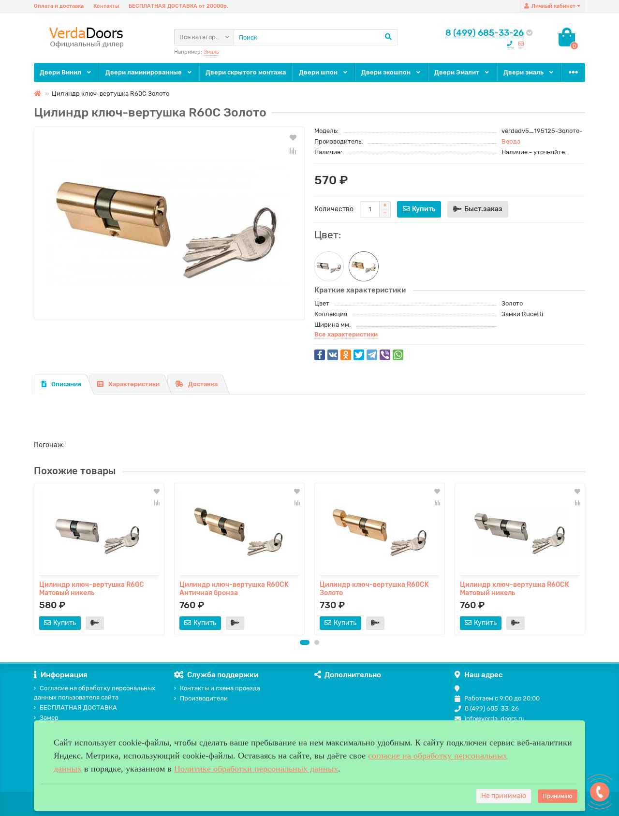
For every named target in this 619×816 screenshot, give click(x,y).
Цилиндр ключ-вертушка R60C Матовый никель (91, 588)
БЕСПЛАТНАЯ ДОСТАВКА (78, 707)
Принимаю (558, 796)
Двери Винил (61, 72)
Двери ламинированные (144, 72)
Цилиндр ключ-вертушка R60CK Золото (374, 588)
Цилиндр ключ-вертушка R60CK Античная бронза (234, 588)
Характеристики (134, 384)
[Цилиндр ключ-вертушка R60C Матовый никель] (328, 266)
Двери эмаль (524, 72)
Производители (204, 698)
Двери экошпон (386, 72)
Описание (66, 384)
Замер (49, 717)
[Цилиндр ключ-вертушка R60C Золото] (169, 223)
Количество (334, 209)
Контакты (106, 6)
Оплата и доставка (59, 6)
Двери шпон (319, 72)
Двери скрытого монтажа (246, 72)
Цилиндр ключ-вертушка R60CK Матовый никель (514, 588)
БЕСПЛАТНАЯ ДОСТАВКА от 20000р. (178, 6)
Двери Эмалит (457, 72)
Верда (510, 141)
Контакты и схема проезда (220, 688)
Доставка (203, 384)
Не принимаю (503, 796)
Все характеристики (346, 334)
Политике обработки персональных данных (256, 768)
